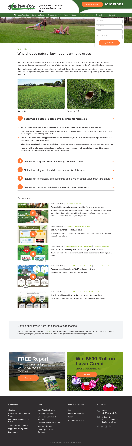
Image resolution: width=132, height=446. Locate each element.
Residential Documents (73, 204)
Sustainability (13, 432)
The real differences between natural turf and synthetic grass (77, 207)
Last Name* (100, 25)
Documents (69, 226)
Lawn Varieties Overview (47, 410)
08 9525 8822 (114, 4)
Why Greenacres (86, 15)
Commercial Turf (54, 15)
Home (14, 15)
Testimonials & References (18, 425)
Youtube (102, 426)
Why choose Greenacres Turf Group (18, 420)
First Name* (100, 20)
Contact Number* (102, 36)
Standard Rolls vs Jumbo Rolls (49, 423)
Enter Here (86, 374)
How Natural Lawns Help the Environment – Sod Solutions (76, 295)
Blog (69, 410)
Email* (99, 30)
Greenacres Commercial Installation (47, 418)
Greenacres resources (76, 413)
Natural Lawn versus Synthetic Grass (19, 415)
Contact (111, 15)
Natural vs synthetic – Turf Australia (66, 229)
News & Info (100, 15)
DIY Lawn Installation (46, 413)
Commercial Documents (73, 246)
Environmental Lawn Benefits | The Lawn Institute (73, 269)
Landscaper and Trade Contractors (46, 431)
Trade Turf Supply (70, 15)
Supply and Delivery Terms (18, 429)
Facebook (98, 426)
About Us (11, 410)
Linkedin (110, 426)
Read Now (28, 378)
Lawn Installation (38, 15)
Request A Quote (92, 4)
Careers (70, 417)
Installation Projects (45, 426)
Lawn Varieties (23, 15)
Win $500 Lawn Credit (76, 420)
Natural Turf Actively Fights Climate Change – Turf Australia (77, 249)
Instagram (106, 426)
